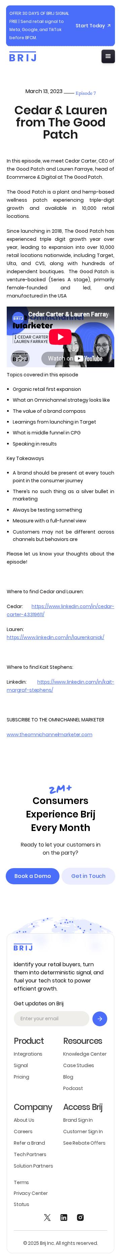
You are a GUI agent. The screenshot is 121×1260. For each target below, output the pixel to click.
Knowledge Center (85, 1054)
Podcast (73, 1088)
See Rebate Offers (84, 1143)
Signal (21, 1065)
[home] (21, 56)
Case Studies (78, 1065)
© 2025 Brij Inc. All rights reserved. (60, 1243)
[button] (108, 56)
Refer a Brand (29, 1143)
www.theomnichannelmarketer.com (49, 734)
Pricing (21, 1076)
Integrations (28, 1054)
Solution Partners (33, 1166)
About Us (24, 1120)
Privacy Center (31, 1193)
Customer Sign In (83, 1131)
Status (21, 1204)
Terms (21, 1182)
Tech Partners (30, 1154)
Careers (23, 1131)
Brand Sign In (78, 1120)
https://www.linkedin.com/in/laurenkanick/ (55, 637)
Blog (68, 1076)
